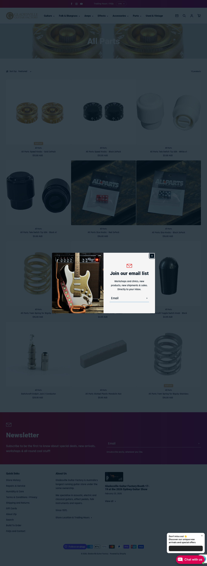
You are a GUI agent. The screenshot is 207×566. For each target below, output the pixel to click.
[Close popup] (202, 535)
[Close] (152, 255)
